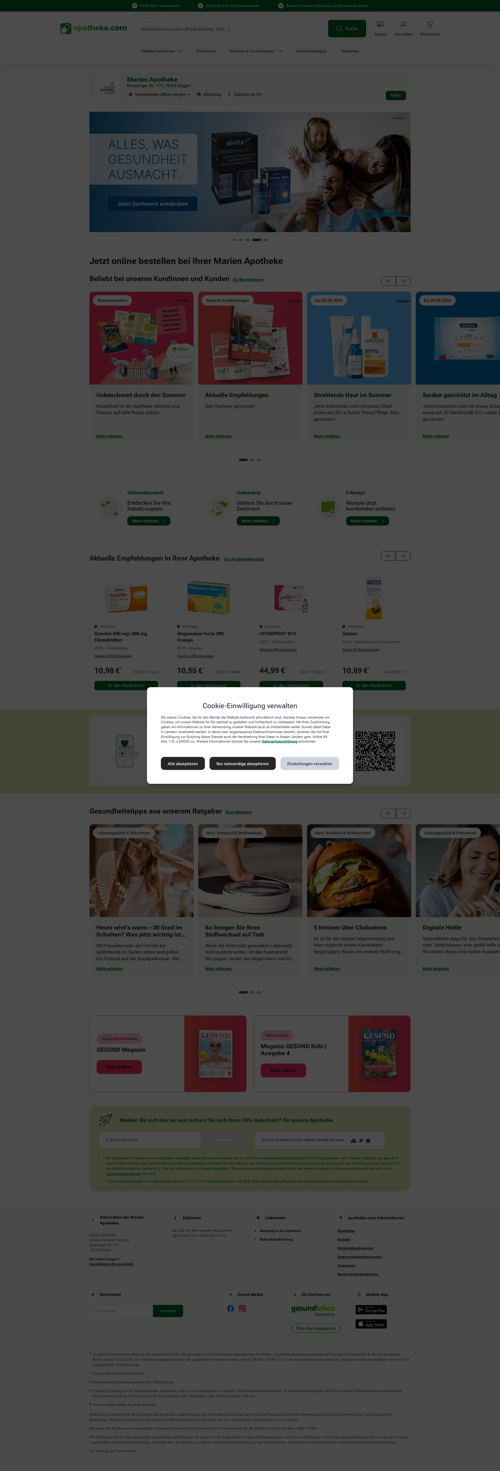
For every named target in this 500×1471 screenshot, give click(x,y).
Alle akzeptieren (183, 763)
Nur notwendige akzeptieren (242, 763)
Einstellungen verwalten (309, 763)
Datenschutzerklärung (279, 741)
